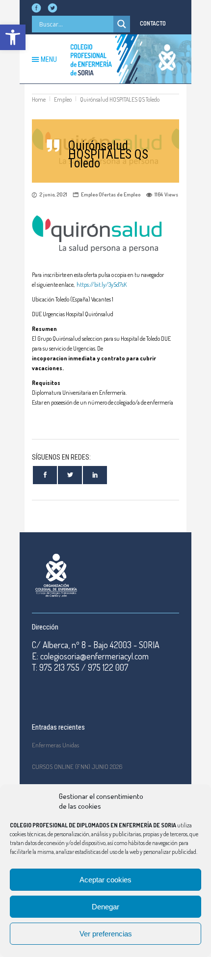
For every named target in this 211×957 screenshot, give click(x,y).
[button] (13, 37)
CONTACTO (153, 23)
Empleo (63, 99)
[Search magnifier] (121, 24)
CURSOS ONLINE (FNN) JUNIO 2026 (77, 766)
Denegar (105, 906)
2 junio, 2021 (53, 194)
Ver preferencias (105, 934)
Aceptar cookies (105, 879)
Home (39, 99)
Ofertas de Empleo (119, 194)
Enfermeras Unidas (55, 745)
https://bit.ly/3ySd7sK (102, 284)
